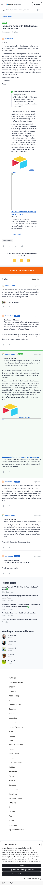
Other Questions (7, 592)
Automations (7, 16)
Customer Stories (15, 762)
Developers (13, 785)
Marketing (13, 718)
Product (12, 713)
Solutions (12, 709)
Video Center (14, 754)
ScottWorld (12, 648)
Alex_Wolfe (12, 661)
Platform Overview (16, 682)
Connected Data (15, 705)
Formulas (5, 622)
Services (12, 780)
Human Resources (16, 727)
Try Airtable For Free (16, 829)
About (11, 807)
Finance (12, 736)
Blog (10, 816)
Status (11, 820)
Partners (12, 776)
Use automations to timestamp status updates (20, 457)
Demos (11, 758)
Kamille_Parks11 (11, 286)
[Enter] (3, 10)
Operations (13, 722)
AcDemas (11, 654)
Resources (13, 771)
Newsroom (13, 825)
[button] (2, 5)
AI (9, 700)
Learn (11, 740)
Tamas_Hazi (9, 39)
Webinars (12, 767)
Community (13, 789)
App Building (14, 696)
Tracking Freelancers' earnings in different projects (19, 619)
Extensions (13, 691)
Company (12, 802)
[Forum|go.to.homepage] (13, 4)
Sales (11, 731)
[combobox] (21, 10)
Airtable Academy (16, 745)
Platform (12, 678)
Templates (13, 794)
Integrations (13, 687)
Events (11, 749)
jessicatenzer (12, 642)
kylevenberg (12, 635)
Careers (12, 811)
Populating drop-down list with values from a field (19, 613)
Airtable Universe (15, 798)
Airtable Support (24, 417)
